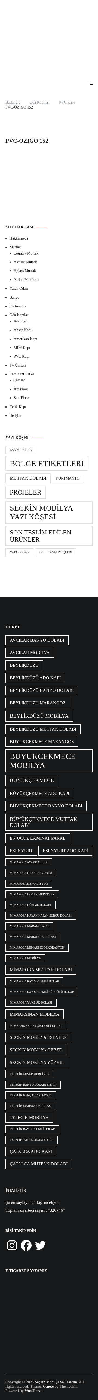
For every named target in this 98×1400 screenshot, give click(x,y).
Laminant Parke (22, 374)
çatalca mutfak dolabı (39, 1164)
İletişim (15, 416)
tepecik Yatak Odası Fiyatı (31, 1139)
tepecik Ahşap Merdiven (30, 1074)
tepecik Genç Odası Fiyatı (31, 1095)
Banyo (14, 297)
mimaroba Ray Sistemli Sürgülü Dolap (42, 992)
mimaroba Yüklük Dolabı (31, 1002)
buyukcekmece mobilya (43, 761)
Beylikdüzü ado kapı (35, 677)
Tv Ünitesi (18, 365)
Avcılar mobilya (30, 652)
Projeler (25, 492)
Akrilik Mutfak (25, 262)
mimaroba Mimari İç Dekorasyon (37, 947)
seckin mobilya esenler (38, 1037)
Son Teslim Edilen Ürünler (40, 536)
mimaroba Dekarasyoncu (31, 873)
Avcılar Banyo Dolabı (37, 640)
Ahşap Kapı (23, 330)
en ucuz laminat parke (38, 838)
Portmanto (18, 306)
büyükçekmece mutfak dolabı (43, 822)
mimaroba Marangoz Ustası (33, 936)
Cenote (48, 1386)
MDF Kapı (22, 348)
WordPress (33, 1391)
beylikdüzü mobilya (39, 716)
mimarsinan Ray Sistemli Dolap (36, 1025)
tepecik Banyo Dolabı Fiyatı (33, 1084)
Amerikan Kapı (25, 339)
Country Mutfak (26, 253)
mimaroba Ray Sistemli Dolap (34, 981)
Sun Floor (21, 398)
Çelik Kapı (18, 407)
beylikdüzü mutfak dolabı (43, 729)
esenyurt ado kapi (65, 850)
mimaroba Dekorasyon (29, 883)
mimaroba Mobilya (25, 958)
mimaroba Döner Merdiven (32, 894)
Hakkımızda (19, 238)
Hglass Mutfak (25, 271)
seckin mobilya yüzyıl (37, 1062)
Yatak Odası (19, 288)
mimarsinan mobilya (34, 1014)
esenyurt (21, 850)
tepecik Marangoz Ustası (31, 1106)
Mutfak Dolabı (28, 478)
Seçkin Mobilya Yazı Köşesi (41, 512)
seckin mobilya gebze (36, 1050)
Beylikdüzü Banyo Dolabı (42, 690)
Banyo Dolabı (21, 449)
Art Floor (21, 389)
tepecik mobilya (29, 1117)
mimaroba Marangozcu (29, 926)
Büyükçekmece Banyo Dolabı (46, 806)
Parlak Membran (26, 280)
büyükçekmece (32, 780)
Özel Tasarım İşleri (55, 552)
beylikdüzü (24, 665)
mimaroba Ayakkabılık (29, 862)
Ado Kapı (21, 321)
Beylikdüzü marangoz (38, 703)
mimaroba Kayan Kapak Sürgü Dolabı (41, 915)
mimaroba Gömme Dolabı (30, 905)
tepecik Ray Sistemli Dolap (32, 1129)
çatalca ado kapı (31, 1151)
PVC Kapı (21, 356)
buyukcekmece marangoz (42, 741)
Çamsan (20, 380)
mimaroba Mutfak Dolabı (41, 969)
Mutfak (15, 247)
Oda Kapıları (19, 315)
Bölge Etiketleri (47, 463)
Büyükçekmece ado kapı (39, 793)
